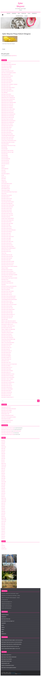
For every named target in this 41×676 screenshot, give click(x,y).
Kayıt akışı (3, 545)
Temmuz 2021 (3, 465)
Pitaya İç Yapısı (3, 253)
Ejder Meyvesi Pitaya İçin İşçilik (6, 301)
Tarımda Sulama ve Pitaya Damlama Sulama (8, 140)
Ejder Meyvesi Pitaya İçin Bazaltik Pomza (8, 99)
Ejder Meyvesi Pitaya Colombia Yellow (7, 205)
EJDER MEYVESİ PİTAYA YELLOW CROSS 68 (8, 120)
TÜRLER (29, 13)
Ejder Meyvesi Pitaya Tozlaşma (6, 127)
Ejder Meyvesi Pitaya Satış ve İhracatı (7, 263)
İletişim (26, 15)
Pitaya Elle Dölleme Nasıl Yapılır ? (6, 276)
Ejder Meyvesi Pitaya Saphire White (7, 138)
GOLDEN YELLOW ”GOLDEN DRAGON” (7, 218)
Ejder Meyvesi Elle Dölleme (5, 365)
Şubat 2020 (3, 488)
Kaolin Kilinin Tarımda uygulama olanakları (8, 72)
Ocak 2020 (3, 489)
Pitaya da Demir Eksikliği (5, 190)
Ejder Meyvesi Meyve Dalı (5, 349)
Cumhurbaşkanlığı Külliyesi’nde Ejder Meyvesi (9, 299)
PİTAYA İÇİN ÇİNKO (4, 153)
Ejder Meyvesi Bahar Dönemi (6, 352)
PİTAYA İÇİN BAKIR (4, 148)
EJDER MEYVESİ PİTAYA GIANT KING (7, 104)
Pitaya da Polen (3, 193)
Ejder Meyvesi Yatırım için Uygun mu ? (7, 621)
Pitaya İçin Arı (3, 176)
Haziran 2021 (3, 466)
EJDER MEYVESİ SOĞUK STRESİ (6, 67)
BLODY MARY (3, 178)
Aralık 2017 (3, 531)
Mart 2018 (3, 526)
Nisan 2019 (3, 504)
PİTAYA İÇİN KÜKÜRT (4, 157)
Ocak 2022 (3, 455)
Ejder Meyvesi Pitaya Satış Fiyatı (6, 327)
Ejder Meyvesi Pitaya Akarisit (6, 77)
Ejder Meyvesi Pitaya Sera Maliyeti (7, 370)
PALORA (2, 175)
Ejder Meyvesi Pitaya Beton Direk (6, 335)
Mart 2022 (3, 451)
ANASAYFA (8, 13)
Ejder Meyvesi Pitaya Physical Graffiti (7, 246)
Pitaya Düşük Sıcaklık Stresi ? (6, 62)
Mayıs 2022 (3, 448)
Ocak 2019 (3, 509)
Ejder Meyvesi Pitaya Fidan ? (6, 362)
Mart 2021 (3, 471)
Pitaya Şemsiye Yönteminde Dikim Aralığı (8, 339)
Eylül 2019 (3, 496)
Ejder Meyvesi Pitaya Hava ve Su (6, 385)
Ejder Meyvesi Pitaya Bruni (5, 216)
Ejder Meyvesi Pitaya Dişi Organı (6, 306)
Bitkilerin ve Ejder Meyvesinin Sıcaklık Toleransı (9, 322)
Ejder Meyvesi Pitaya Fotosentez (6, 258)
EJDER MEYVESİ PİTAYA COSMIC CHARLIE (8, 109)
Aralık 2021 (3, 456)
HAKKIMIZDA (14, 13)
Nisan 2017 (3, 536)
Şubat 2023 (3, 441)
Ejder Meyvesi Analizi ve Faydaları (7, 378)
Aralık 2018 (3, 511)
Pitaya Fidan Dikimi (4, 319)
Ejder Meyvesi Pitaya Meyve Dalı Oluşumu (8, 297)
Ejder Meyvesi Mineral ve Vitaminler (7, 375)
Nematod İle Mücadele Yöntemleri (7, 420)
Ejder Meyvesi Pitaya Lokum (6, 259)
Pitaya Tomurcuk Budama (5, 289)
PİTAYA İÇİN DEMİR (4, 155)
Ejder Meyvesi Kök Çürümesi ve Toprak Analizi (9, 364)
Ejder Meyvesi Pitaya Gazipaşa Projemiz (8, 309)
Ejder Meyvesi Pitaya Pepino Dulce (7, 213)
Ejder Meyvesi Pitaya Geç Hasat (6, 198)
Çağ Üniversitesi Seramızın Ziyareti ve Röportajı (9, 266)
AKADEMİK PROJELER (19, 15)
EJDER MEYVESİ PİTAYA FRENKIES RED (7, 122)
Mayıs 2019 (3, 503)
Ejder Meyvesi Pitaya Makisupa (6, 231)
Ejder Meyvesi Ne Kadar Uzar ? (6, 347)
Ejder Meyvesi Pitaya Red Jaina (6, 228)
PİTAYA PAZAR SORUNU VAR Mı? (6, 183)
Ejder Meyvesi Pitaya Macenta (6, 221)
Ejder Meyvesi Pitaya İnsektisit (6, 89)
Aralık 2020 (3, 476)
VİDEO (19, 13)
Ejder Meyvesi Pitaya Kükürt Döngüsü (7, 95)
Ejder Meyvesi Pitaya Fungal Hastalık (7, 130)
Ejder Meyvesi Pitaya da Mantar (6, 344)
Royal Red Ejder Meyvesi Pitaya (6, 211)
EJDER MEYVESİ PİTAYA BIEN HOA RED (7, 117)
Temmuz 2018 (3, 519)
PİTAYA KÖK (3, 170)
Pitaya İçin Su (3, 180)
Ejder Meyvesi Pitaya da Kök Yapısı (7, 256)
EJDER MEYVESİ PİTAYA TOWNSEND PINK (8, 97)
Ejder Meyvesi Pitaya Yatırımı (6, 330)
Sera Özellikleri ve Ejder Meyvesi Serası (8, 325)
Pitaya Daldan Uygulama (5, 173)
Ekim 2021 (3, 460)
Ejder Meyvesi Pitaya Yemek (6, 380)
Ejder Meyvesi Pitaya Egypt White (6, 203)
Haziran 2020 (3, 481)
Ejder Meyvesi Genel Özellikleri (6, 66)
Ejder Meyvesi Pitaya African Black (7, 133)
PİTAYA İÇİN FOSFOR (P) (5, 163)
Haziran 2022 (3, 446)
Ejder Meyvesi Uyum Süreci (5, 345)
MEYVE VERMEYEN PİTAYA (5, 188)
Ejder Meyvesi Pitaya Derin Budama (7, 271)
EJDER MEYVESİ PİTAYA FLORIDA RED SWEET (8, 102)
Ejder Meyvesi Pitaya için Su (6, 372)
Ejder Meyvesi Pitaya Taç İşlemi (6, 292)
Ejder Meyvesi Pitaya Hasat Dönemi (7, 125)
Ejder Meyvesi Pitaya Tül (5, 196)
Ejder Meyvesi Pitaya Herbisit (6, 82)
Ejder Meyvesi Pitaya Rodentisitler (7, 80)
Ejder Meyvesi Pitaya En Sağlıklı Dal (7, 302)
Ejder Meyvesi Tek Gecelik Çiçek (6, 392)
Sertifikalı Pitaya (4, 181)
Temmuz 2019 (3, 499)
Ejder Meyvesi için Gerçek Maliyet (7, 388)
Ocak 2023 (3, 443)
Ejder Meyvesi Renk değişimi (6, 355)
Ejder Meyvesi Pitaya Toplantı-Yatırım (7, 236)
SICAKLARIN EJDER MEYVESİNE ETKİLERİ (8, 135)
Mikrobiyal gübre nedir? (5, 69)
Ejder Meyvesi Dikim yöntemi (6, 390)
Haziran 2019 (3, 501)
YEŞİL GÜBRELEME (4, 92)
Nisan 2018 (3, 524)
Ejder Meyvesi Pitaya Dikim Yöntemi (7, 287)
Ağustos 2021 (3, 463)
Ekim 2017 (3, 534)
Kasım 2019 (3, 493)
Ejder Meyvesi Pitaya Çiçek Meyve (7, 311)
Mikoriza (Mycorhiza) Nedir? (6, 74)
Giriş (2, 543)
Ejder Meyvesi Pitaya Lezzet (6, 85)
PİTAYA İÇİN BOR (4, 147)
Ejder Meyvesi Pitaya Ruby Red (6, 210)
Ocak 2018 (3, 529)
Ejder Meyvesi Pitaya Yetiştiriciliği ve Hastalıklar (9, 274)
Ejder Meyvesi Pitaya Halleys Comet (7, 241)
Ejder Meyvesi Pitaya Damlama (6, 334)
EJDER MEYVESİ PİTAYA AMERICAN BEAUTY (8, 248)
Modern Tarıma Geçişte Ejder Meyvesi (7, 342)
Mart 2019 (3, 506)
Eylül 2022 (3, 445)
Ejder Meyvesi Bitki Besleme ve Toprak (7, 373)
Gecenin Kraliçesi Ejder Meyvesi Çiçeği (7, 427)
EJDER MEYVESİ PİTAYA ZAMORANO (7, 105)
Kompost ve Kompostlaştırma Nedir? (7, 415)
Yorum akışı (3, 547)
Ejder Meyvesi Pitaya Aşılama (6, 200)
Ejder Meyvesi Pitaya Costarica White (7, 137)
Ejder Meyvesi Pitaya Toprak (6, 340)
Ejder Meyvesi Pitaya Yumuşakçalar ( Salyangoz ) (9, 84)
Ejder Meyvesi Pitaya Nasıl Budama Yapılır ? (8, 296)
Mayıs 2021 (3, 468)
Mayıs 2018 (3, 523)
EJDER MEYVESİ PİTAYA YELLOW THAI (7, 110)
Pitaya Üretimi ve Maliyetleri (6, 281)
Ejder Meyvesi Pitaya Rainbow (6, 132)
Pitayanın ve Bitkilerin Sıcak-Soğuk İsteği (8, 329)
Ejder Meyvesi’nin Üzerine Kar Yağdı (7, 152)
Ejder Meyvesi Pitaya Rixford (6, 239)
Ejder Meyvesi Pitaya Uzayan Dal (6, 317)
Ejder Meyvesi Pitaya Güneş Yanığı (7, 316)
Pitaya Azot (3, 165)
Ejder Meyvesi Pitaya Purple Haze (6, 244)
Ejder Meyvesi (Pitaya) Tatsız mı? (6, 367)
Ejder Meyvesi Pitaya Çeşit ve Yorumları (8, 142)
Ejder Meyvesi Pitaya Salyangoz (6, 195)
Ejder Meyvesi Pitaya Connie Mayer (7, 215)
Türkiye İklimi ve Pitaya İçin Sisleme (7, 332)
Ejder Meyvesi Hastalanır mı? (6, 357)
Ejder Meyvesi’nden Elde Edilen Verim (7, 382)
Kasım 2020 (3, 478)
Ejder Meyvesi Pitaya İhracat (6, 128)
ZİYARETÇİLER (23, 13)
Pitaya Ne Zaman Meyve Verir (6, 359)
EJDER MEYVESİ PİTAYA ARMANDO (7, 107)
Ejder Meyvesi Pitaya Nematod (6, 79)
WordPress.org (3, 548)
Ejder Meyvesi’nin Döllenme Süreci (7, 324)
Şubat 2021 (3, 473)
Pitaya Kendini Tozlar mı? (5, 185)
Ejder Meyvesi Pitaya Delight (6, 238)
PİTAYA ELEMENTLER (4, 168)
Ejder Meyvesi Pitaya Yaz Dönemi (6, 269)
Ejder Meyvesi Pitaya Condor (6, 234)
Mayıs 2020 (3, 483)
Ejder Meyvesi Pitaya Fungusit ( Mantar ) (8, 87)
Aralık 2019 (3, 491)
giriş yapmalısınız (13, 55)
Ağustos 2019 (3, 498)
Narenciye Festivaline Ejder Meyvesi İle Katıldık (9, 277)
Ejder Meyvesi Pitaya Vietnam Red (7, 206)
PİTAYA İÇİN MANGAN (5, 143)
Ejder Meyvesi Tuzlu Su (5, 360)
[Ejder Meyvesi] (2, 15)
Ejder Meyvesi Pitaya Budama (6, 383)
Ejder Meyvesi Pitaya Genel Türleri (7, 307)
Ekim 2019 (3, 494)
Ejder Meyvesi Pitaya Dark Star (6, 243)
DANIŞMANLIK (34, 13)
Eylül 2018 (3, 516)
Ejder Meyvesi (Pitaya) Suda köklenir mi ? (8, 314)
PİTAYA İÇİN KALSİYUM (5, 160)
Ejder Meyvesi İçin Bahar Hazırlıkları (7, 150)
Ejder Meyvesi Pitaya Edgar (5, 224)
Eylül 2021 (3, 461)
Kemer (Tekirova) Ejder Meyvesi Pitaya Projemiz (9, 191)
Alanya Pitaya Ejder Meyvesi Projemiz (7, 201)
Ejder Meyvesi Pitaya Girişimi (6, 251)
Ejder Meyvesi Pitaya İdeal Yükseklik (7, 291)
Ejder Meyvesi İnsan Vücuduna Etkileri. (7, 377)
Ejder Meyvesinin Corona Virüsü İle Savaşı (8, 145)
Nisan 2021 (3, 470)
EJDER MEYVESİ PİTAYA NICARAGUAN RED (8, 114)
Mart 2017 (3, 537)
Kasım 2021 (3, 458)
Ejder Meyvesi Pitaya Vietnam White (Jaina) (8, 229)
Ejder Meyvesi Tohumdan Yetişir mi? (7, 397)
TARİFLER (2, 627)
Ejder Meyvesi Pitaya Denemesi (6, 387)
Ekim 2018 (3, 514)
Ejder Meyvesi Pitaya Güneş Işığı (6, 254)
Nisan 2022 (3, 450)
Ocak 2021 (3, 475)
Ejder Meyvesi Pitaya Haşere (6, 233)
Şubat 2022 (3, 453)
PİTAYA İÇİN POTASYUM (5, 162)
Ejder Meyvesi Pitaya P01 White (6, 208)
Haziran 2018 (3, 521)
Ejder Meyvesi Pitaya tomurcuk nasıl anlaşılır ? (9, 304)
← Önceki (3, 49)
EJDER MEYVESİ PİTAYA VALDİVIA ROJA (7, 115)
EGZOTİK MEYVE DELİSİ (17, 431)
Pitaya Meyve (3, 284)
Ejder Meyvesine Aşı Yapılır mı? (6, 350)
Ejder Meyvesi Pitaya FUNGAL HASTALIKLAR (8, 64)
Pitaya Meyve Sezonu (4, 279)
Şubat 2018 (3, 528)
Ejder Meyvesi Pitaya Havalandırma (7, 337)
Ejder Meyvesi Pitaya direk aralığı (6, 312)
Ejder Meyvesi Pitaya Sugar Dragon (7, 223)
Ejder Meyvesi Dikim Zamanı (6, 395)
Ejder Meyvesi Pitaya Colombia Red (7, 282)
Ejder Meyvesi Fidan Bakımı (6, 354)
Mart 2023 (3, 440)
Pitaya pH (3, 167)
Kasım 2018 (3, 513)
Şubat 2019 (3, 508)
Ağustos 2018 (3, 518)
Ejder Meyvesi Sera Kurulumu (6, 393)
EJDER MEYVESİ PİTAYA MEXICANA (7, 100)
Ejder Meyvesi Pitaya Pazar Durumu (7, 264)
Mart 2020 (3, 486)
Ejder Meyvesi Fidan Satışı (5, 618)
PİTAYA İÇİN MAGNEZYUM (5, 158)
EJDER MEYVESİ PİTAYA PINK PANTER (7, 112)
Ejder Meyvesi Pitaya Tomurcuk (6, 294)
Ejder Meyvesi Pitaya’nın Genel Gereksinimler (8, 286)
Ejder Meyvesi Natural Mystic (6, 94)
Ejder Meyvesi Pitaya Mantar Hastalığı (7, 261)
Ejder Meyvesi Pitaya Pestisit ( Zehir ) (7, 90)
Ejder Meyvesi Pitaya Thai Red (6, 226)
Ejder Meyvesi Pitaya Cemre (6, 249)
